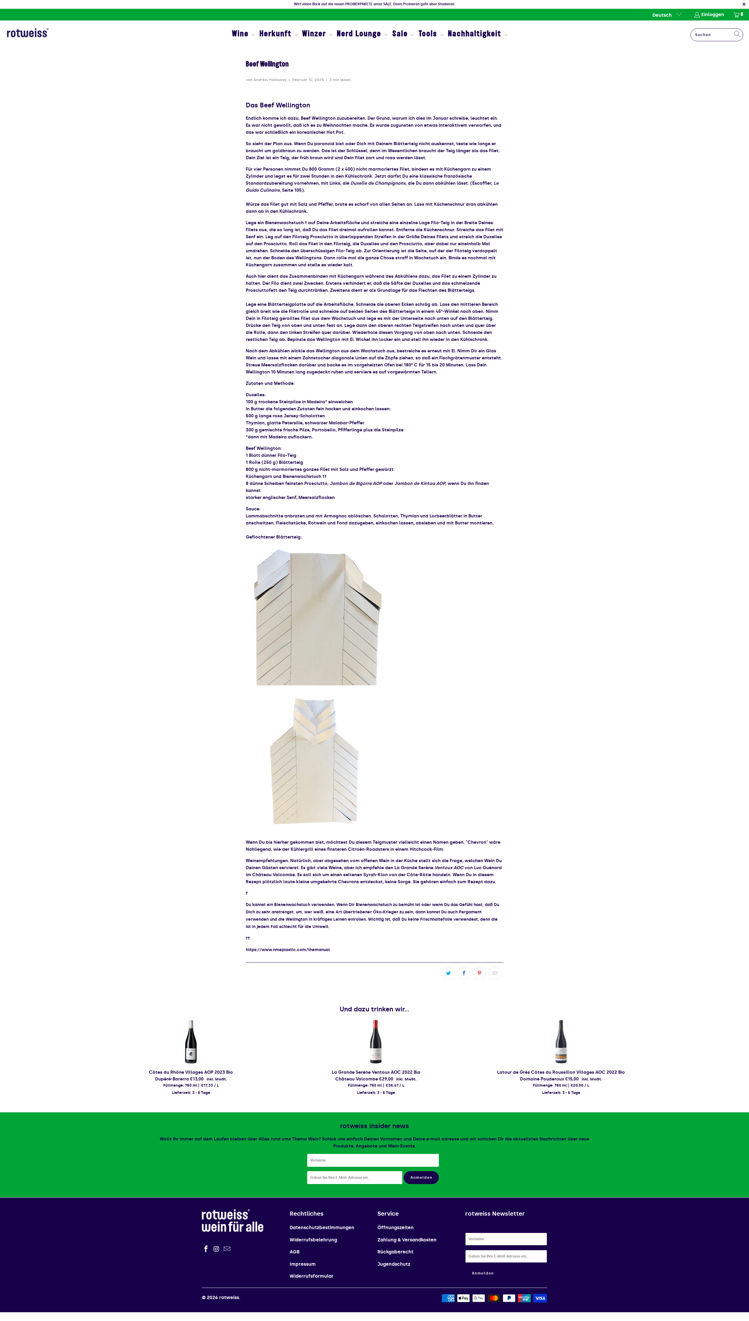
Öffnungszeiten (395, 1227)
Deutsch (662, 15)
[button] (244, 35)
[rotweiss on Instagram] (216, 1249)
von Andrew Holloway (266, 80)
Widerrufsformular (312, 1276)
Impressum (303, 1264)
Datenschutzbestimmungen (322, 1227)
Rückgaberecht (395, 1252)
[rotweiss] (28, 34)
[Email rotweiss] (227, 1249)
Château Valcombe (356, 1079)
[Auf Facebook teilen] (464, 973)
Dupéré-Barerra (172, 1079)
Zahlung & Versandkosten (407, 1240)
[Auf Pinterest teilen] (479, 973)
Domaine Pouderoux (542, 1079)
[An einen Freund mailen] (495, 973)
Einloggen (712, 14)
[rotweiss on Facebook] (206, 1249)
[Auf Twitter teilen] (448, 973)
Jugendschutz (393, 1264)
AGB (295, 1252)
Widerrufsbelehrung (313, 1240)
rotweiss (229, 1297)
